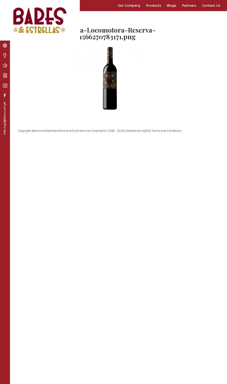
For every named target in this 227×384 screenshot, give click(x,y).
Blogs (171, 6)
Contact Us (211, 6)
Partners (189, 6)
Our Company (129, 6)
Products (153, 6)
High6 (145, 130)
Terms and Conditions (166, 130)
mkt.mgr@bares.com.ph (4, 118)
